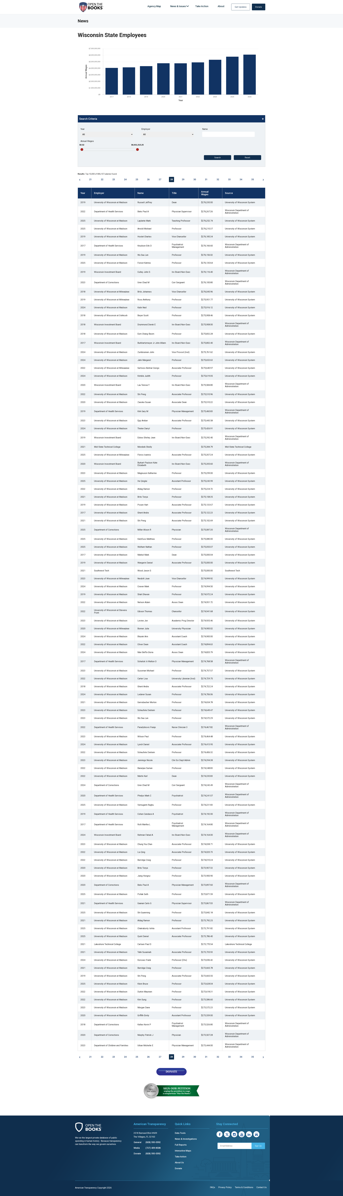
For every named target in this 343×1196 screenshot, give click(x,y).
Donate (258, 7)
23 (113, 179)
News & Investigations (186, 1139)
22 (102, 179)
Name (205, 129)
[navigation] (186, 6)
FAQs (212, 1187)
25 (137, 179)
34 (241, 179)
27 (160, 179)
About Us (179, 1162)
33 (229, 179)
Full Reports (181, 1145)
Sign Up (258, 1146)
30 (194, 179)
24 (125, 179)
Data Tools (180, 1133)
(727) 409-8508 (153, 1148)
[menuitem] (154, 6)
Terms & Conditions (244, 1187)
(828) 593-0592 (153, 1142)
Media (137, 1148)
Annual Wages (87, 141)
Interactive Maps (183, 1150)
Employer (145, 129)
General (137, 1142)
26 (148, 179)
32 (218, 179)
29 (183, 179)
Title (174, 193)
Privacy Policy (225, 1187)
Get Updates (241, 7)
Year (83, 129)
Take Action (180, 1156)
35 (252, 179)
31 (206, 179)
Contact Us (261, 1187)
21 (90, 179)
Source (229, 193)
